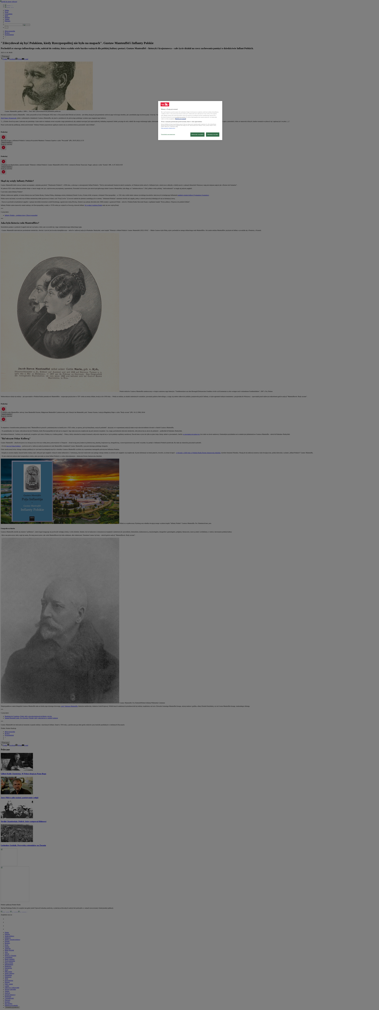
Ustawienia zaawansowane (168, 134)
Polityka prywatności (180, 118)
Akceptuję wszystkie (212, 134)
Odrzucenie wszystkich (197, 134)
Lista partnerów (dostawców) (168, 128)
